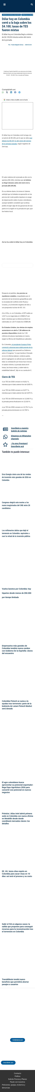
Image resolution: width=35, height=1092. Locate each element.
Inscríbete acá (8, 1063)
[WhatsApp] (3, 92)
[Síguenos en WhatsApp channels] (5, 436)
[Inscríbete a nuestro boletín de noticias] (5, 429)
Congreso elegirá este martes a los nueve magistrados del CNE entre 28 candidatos (16, 505)
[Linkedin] (12, 1010)
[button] (32, 4)
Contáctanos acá (17, 1040)
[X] (7, 92)
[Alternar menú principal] (4, 4)
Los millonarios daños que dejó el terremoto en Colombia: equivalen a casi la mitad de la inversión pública (16, 533)
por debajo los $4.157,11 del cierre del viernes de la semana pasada (17, 140)
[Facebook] (15, 92)
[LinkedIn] (11, 92)
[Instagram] (15, 1010)
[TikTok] (19, 1010)
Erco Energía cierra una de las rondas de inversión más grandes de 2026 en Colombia (16, 477)
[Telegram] (19, 92)
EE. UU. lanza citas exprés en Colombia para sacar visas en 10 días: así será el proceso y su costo (17, 873)
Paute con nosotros (17, 1082)
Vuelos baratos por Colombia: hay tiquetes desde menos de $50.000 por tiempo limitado (16, 593)
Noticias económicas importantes (11, 14)
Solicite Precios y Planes (17, 1079)
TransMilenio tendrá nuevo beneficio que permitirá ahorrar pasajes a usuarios (15, 982)
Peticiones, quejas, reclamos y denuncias (13, 1086)
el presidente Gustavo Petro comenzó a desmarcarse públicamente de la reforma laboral (17, 347)
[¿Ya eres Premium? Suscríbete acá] (5, 444)
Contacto (17, 1073)
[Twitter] (8, 1010)
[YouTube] (23, 1010)
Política (17, 1076)
